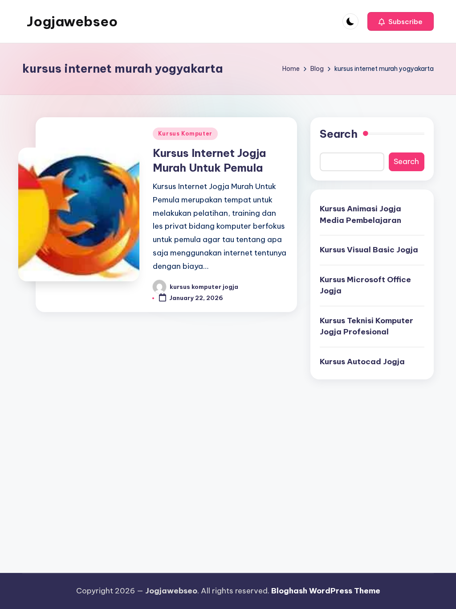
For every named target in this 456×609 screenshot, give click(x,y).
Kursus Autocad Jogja (362, 361)
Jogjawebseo (72, 21)
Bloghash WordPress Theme (325, 591)
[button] (400, 21)
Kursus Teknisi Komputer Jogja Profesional (366, 326)
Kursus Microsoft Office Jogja (365, 285)
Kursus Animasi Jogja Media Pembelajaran (360, 214)
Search (339, 133)
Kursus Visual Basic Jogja (369, 250)
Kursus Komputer (185, 133)
